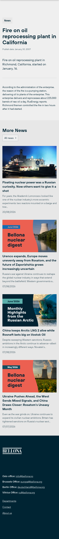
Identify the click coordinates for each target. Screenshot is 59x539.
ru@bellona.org (27, 492)
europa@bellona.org (31, 481)
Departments (9, 501)
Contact (6, 507)
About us (7, 513)
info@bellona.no (24, 476)
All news (8, 138)
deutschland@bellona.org (31, 487)
